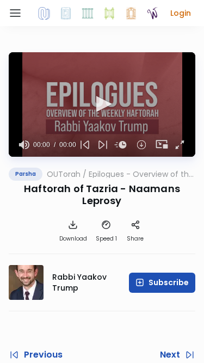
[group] (24, 145)
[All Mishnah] (66, 13)
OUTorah (64, 174)
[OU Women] (153, 13)
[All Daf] (131, 13)
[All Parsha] (109, 13)
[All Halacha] (87, 13)
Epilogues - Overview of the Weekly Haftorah (141, 174)
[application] (102, 104)
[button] (180, 13)
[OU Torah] (44, 13)
